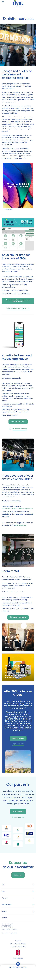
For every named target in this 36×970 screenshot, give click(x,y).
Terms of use (18, 940)
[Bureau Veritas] (18, 952)
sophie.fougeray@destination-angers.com (17, 508)
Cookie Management (18, 958)
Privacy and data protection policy (18, 943)
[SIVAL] (18, 4)
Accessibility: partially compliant (18, 946)
